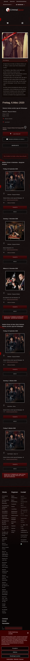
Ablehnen (15, 652)
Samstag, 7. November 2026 (10, 218)
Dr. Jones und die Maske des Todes (5, 528)
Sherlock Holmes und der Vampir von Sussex (5, 585)
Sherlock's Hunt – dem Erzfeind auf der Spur (4, 599)
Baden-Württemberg (14, 497)
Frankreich (13, 504)
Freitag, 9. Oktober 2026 (9, 428)
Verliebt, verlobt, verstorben (4, 605)
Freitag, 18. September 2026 (10, 169)
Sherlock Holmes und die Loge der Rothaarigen (15, 108)
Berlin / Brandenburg (14, 501)
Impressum (21, 659)
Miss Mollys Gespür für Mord (4, 539)
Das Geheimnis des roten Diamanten (10, 297)
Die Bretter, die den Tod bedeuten (5, 522)
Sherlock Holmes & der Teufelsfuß (5, 571)
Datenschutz (16, 659)
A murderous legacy (5, 497)
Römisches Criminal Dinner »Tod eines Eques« (5, 565)
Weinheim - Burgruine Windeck (9, 111)
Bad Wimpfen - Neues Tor (12, 453)
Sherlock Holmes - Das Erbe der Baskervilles (5, 578)
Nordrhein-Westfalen (13, 518)
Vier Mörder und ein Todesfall (4, 611)
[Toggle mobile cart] (7, 23)
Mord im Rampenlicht (7, 247)
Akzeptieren (15, 648)
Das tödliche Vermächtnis (5, 512)
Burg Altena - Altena (11, 406)
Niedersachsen (14, 515)
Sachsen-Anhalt (13, 531)
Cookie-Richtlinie (10, 659)
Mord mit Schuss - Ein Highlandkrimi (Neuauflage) (5, 554)
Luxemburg (13, 509)
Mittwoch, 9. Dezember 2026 (10, 268)
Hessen (13, 506)
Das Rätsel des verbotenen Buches (5, 507)
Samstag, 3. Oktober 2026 (10, 380)
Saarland (13, 525)
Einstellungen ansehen (15, 656)
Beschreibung (6, 60)
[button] (28, 633)
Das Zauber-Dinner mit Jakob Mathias (5, 517)
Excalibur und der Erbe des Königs (5, 534)
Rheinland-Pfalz (13, 522)
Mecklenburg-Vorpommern (14, 512)
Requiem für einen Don (5, 559)
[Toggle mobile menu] (22, 23)
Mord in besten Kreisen (5, 548)
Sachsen (13, 528)
